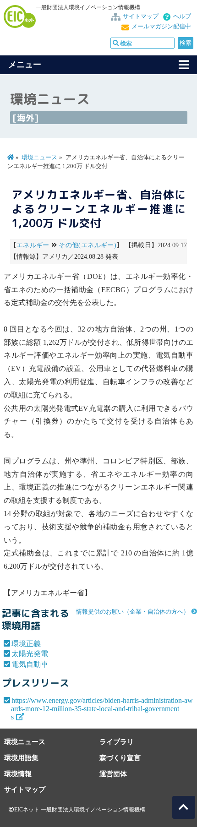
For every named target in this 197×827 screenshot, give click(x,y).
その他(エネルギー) (87, 245)
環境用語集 (21, 758)
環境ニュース (39, 157)
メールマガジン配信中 (161, 26)
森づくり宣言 (120, 758)
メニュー (24, 64)
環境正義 (26, 643)
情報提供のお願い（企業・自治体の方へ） (132, 612)
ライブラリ (116, 741)
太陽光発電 (29, 654)
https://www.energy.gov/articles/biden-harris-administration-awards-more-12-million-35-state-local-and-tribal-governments (102, 708)
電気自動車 (29, 664)
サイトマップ (141, 16)
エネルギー (32, 245)
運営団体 (113, 774)
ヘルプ (182, 16)
